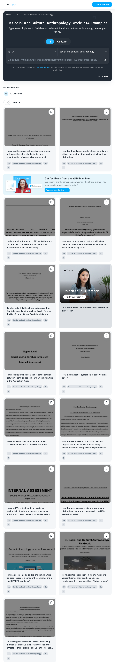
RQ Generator (16, 94)
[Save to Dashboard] (51, 112)
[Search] (105, 59)
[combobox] (31, 52)
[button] (7, 102)
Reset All (17, 102)
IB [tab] (50, 41)
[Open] (106, 52)
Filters (105, 76)
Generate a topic (44, 67)
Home (9, 14)
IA (18, 14)
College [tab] (62, 41)
